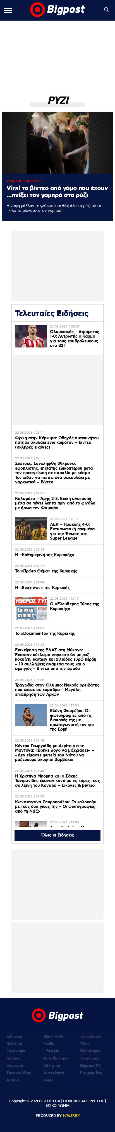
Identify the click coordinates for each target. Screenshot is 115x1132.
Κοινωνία (14, 1065)
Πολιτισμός (90, 1051)
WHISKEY (71, 1115)
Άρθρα (12, 1080)
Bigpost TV (90, 1065)
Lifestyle (51, 1051)
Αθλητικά (51, 1065)
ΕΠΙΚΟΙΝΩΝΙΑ (57, 1105)
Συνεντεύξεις (18, 1073)
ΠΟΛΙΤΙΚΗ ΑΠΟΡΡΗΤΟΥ (83, 1101)
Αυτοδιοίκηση (55, 1058)
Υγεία (48, 1080)
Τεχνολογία (90, 1036)
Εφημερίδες (91, 1073)
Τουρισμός (89, 1058)
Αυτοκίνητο (53, 1073)
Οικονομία (15, 1051)
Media (48, 1043)
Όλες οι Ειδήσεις (57, 835)
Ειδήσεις (14, 1036)
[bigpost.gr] (57, 10)
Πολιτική (14, 1043)
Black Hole (53, 1036)
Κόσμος (13, 1058)
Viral (84, 1043)
